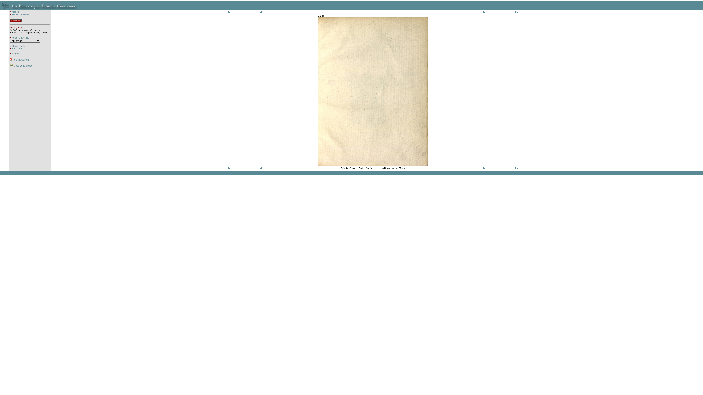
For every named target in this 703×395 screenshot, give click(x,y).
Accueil (15, 12)
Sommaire (17, 48)
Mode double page (23, 66)
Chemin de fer (19, 46)
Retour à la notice (20, 38)
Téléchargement (21, 60)
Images (15, 53)
